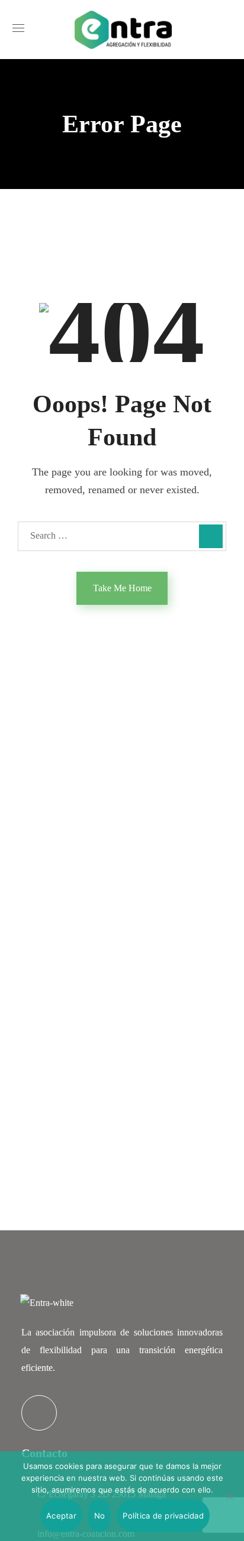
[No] (229, 1496)
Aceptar (61, 1515)
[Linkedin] (39, 1413)
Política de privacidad (163, 1515)
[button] (227, 29)
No (99, 1515)
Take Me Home (122, 588)
